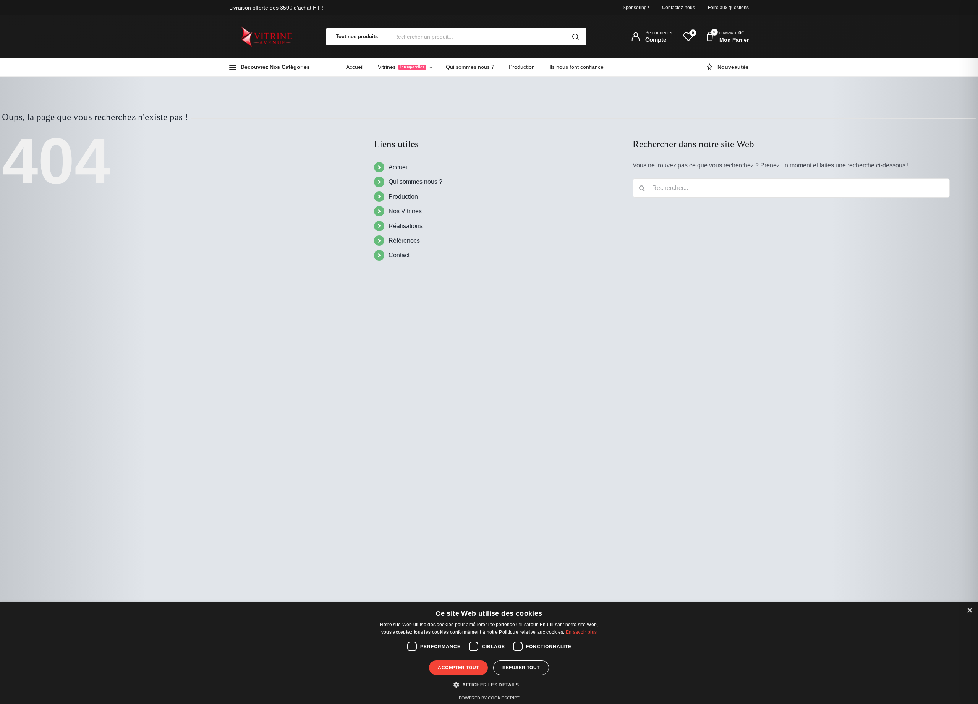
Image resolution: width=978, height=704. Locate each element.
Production (522, 67)
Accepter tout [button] (458, 667)
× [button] (969, 610)
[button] (489, 685)
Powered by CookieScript (489, 698)
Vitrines (401, 67)
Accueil (354, 67)
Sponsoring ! (636, 7)
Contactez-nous (678, 7)
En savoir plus (581, 632)
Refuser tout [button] (521, 667)
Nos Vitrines (405, 211)
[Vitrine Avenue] (271, 36)
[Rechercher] (575, 36)
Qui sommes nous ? (470, 67)
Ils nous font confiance (576, 67)
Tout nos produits (357, 36)
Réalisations (406, 226)
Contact (399, 255)
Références (404, 240)
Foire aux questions (728, 7)
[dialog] (489, 653)
